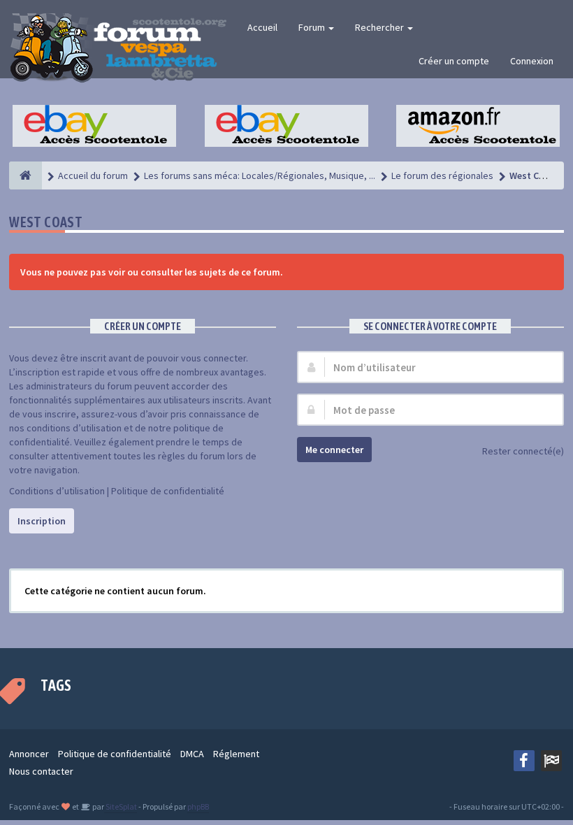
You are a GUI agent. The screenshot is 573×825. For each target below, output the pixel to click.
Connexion (531, 61)
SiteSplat (120, 806)
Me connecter (334, 449)
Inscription (41, 521)
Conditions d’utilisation (57, 491)
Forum (312, 27)
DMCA (192, 753)
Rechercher (380, 27)
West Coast (45, 222)
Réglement (236, 753)
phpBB (198, 806)
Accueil (262, 27)
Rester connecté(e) (523, 451)
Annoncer (29, 753)
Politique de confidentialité (167, 491)
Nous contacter (41, 771)
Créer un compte (454, 61)
